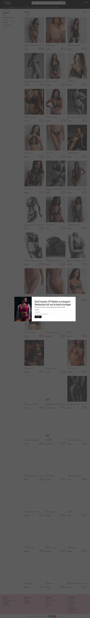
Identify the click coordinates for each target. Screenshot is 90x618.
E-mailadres (37, 309)
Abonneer (38, 316)
